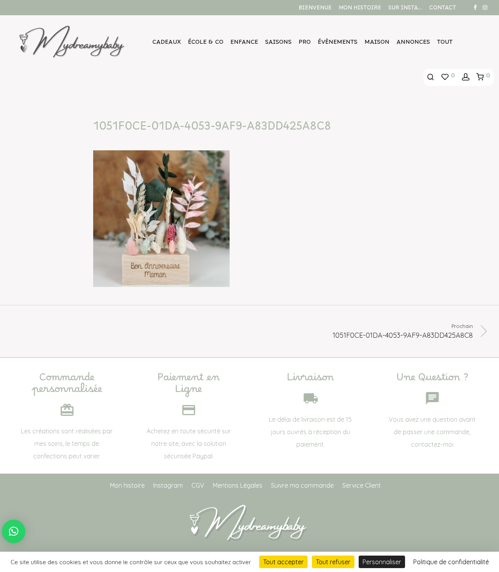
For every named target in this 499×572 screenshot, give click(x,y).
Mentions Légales (237, 485)
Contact (442, 9)
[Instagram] (485, 7)
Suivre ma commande (302, 485)
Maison (377, 44)
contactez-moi (432, 444)
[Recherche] (430, 77)
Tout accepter (283, 562)
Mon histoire (360, 9)
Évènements (337, 44)
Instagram (168, 485)
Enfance (244, 44)
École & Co (205, 44)
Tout (445, 44)
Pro (305, 44)
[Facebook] (475, 7)
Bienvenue (315, 9)
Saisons (278, 44)
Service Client (361, 485)
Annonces (413, 44)
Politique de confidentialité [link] (451, 562)
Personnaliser (382, 562)
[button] (13, 531)
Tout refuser (333, 562)
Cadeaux (166, 44)
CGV (197, 485)
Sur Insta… (405, 9)
